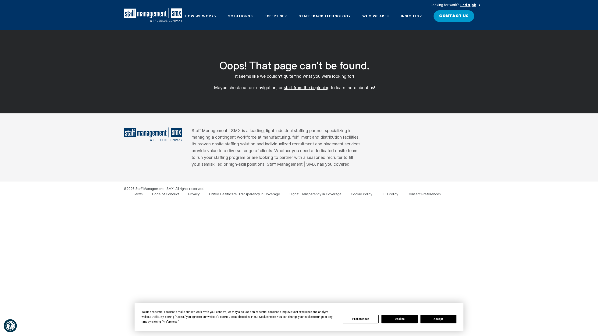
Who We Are (374, 16)
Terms (138, 194)
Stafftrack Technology (325, 16)
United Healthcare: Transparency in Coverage (244, 194)
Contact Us (454, 16)
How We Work (199, 16)
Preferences (360, 319)
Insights (410, 16)
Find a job (468, 5)
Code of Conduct (165, 194)
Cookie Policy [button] (267, 316)
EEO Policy (390, 194)
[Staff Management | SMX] (153, 15)
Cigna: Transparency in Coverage (315, 194)
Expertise (274, 16)
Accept (438, 319)
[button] (10, 325)
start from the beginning (307, 87)
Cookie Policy (361, 194)
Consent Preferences (424, 194)
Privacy (194, 194)
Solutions (239, 16)
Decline (400, 319)
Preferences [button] (170, 321)
